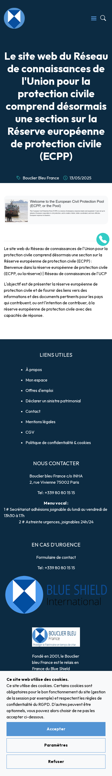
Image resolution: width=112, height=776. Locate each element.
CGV (30, 432)
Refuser (56, 761)
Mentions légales (40, 421)
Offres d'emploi (39, 390)
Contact (33, 411)
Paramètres (56, 745)
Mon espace (36, 380)
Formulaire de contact (56, 557)
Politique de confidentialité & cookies (58, 442)
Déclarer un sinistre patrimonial (53, 400)
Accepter (56, 728)
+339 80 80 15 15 (60, 492)
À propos (34, 369)
